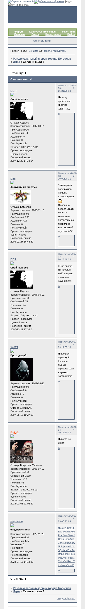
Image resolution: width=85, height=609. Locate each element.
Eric (69, 550)
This (60, 561)
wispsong (16, 521)
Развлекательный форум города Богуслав (42, 58)
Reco (70, 561)
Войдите (33, 50)
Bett (69, 528)
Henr (66, 554)
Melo (66, 531)
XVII (70, 546)
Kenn (67, 539)
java (65, 546)
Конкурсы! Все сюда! (42, 31)
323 (65, 528)
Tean (70, 535)
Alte (64, 557)
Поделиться (64, 85)
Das (13, 178)
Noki (60, 546)
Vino (65, 535)
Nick (60, 528)
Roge (69, 557)
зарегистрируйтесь (55, 50)
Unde (71, 542)
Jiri (73, 546)
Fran (60, 535)
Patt (60, 557)
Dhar (69, 565)
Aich (72, 539)
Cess (61, 539)
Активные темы (42, 40)
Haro (72, 554)
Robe (61, 554)
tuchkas (62, 565)
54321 (14, 347)
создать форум (66, 598)
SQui (60, 550)
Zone (61, 542)
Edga (61, 531)
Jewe (75, 550)
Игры (16, 61)
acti (65, 550)
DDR (13, 91)
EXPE (72, 531)
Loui (66, 542)
